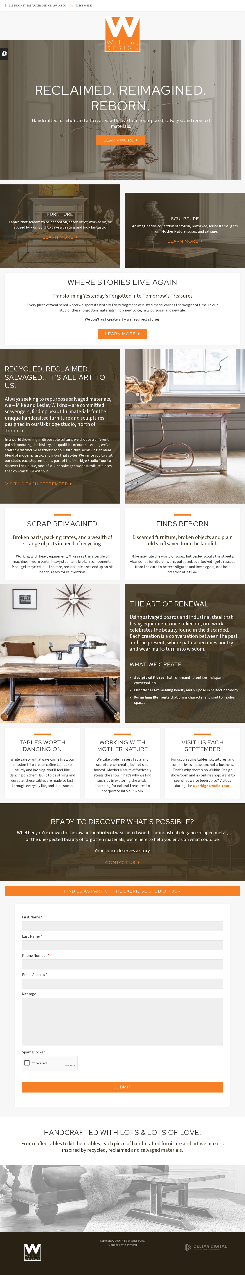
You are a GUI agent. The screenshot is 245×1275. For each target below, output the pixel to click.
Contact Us (120, 862)
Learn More (118, 140)
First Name (32, 917)
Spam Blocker (33, 1052)
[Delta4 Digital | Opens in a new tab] (212, 1247)
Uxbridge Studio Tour (211, 785)
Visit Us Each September (36, 484)
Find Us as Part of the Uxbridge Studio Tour (122, 891)
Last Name (32, 936)
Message (29, 994)
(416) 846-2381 (83, 6)
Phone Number (35, 955)
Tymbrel (132, 1245)
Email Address (34, 974)
